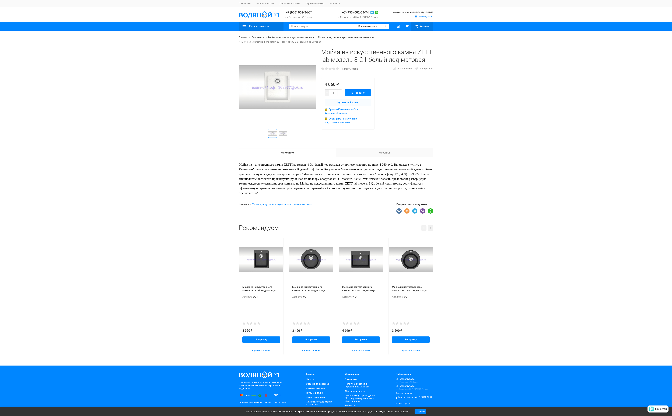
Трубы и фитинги (315, 392)
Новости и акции (265, 3)
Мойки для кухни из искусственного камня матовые (346, 37)
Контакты (335, 3)
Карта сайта (280, 402)
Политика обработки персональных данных (357, 385)
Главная (243, 37)
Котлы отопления (315, 397)
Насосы (310, 379)
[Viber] (422, 211)
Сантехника (258, 37)
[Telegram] (414, 211)
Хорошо (420, 411)
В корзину (358, 92)
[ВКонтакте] (399, 211)
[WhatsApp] (430, 211)
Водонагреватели (315, 388)
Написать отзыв (349, 68)
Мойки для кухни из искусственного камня (291, 37)
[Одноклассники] (407, 211)
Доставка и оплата (290, 3)
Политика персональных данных (255, 402)
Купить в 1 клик (347, 102)
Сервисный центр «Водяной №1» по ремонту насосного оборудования (360, 398)
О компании (245, 3)
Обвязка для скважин (318, 384)
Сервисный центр (315, 3)
